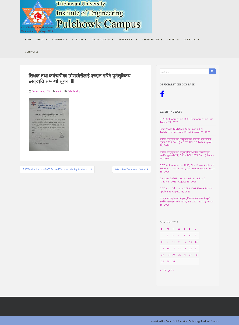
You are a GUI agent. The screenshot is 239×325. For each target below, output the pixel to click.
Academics (58, 39)
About (40, 39)
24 (173, 255)
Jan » (171, 270)
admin (58, 91)
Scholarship (74, 91)
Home (28, 39)
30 (168, 261)
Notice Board (126, 39)
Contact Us (31, 51)
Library (171, 39)
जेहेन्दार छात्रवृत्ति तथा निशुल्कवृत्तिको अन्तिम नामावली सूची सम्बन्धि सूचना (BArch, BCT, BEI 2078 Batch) (185, 200)
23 (168, 255)
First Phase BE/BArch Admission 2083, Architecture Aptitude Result (181, 130)
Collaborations (101, 39)
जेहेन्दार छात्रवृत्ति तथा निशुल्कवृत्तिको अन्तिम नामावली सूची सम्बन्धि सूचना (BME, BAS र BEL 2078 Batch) (185, 153)
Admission (77, 39)
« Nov (163, 270)
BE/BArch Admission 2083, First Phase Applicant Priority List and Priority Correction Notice (187, 167)
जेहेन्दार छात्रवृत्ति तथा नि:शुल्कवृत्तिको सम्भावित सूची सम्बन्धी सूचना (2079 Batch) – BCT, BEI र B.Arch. (185, 140)
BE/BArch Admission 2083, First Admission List (186, 119)
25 (179, 255)
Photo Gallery (150, 39)
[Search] (212, 71)
